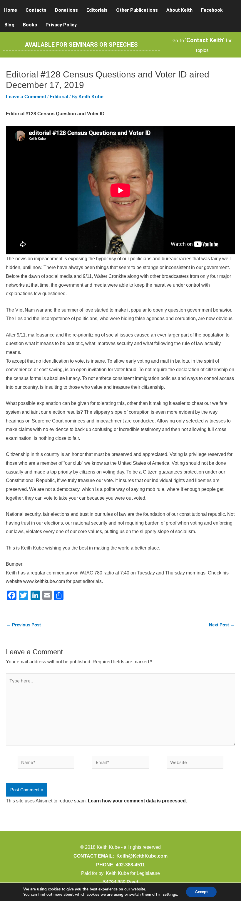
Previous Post (23, 625)
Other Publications (137, 10)
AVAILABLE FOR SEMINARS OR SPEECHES (81, 44)
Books (30, 25)
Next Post (222, 625)
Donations (66, 10)
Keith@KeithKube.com (142, 855)
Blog (9, 25)
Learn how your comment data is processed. (137, 800)
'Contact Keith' (204, 40)
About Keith (179, 10)
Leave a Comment (26, 96)
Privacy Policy (61, 25)
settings (170, 894)
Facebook (212, 10)
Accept (201, 892)
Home (10, 10)
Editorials (97, 10)
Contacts (36, 10)
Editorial (59, 96)
